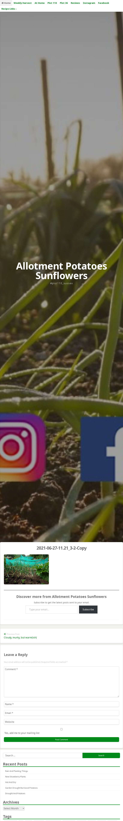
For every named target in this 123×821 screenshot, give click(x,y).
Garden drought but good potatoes (21, 787)
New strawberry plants (15, 776)
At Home (40, 2)
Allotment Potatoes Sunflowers (61, 270)
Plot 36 (64, 2)
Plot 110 (52, 2)
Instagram (89, 2)
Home (7, 2)
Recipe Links (8, 8)
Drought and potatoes (15, 793)
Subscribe (88, 609)
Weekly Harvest (23, 2)
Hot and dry (10, 782)
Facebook (103, 2)
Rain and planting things (16, 771)
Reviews (75, 2)
